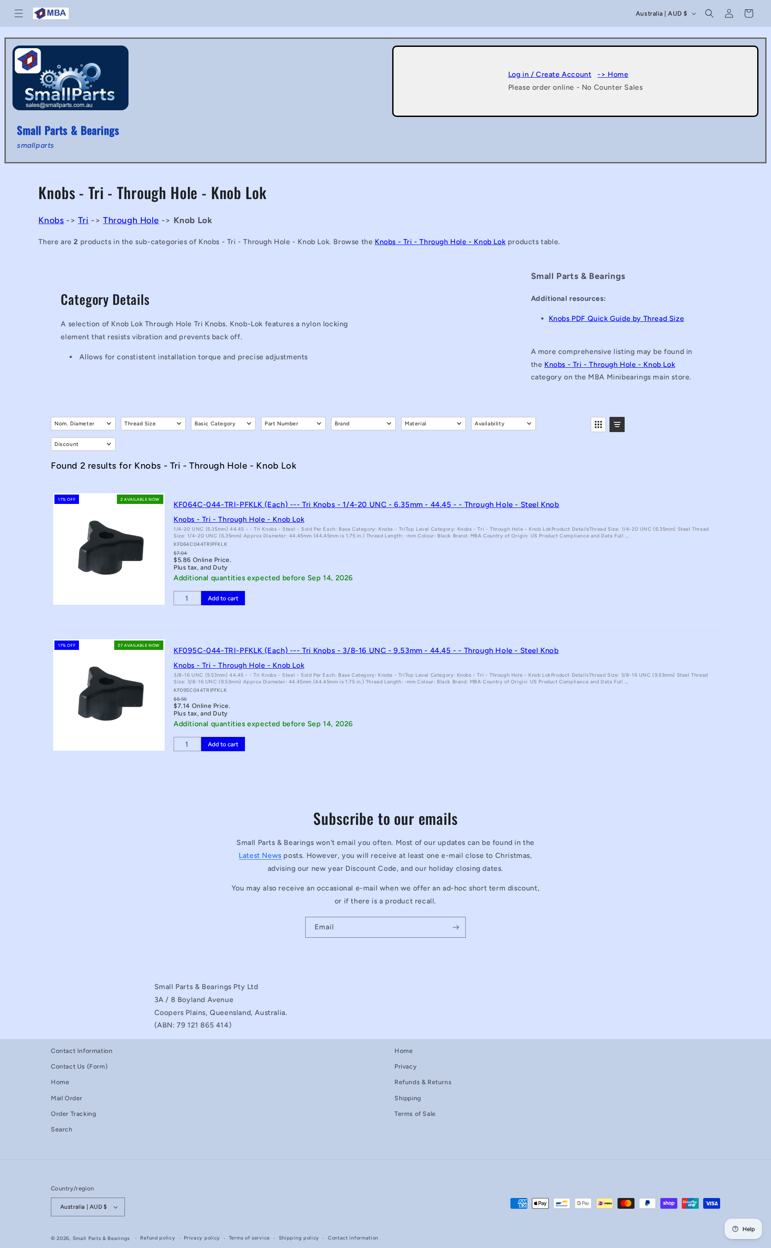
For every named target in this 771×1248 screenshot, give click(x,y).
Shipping (407, 1098)
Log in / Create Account (550, 74)
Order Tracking (73, 1114)
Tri (83, 220)
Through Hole (131, 220)
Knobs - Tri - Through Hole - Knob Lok (440, 241)
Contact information (353, 1238)
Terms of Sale (415, 1114)
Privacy (405, 1066)
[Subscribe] (455, 927)
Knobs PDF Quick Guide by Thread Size (616, 318)
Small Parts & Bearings (101, 1238)
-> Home (612, 74)
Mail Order (67, 1098)
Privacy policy (202, 1238)
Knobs (51, 220)
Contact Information (81, 1051)
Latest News (260, 855)
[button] (19, 13)
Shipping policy (299, 1238)
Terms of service (249, 1238)
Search (62, 1129)
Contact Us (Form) (79, 1066)
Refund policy (157, 1238)
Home (60, 1082)
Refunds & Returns (423, 1082)
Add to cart (223, 598)
